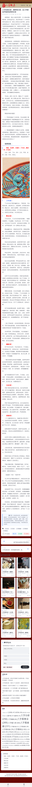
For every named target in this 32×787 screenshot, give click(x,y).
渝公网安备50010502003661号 (20, 775)
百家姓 (8, 743)
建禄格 (18, 737)
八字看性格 (14, 726)
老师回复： (6, 753)
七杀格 (11, 712)
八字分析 (12, 14)
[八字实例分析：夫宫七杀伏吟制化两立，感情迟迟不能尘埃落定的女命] (23, 603)
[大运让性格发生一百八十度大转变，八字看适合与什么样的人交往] (8, 583)
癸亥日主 (18, 741)
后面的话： (6, 767)
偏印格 (10, 716)
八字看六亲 (14, 723)
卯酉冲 (19, 732)
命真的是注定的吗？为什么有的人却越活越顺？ (14, 695)
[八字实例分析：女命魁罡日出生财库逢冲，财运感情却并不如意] (23, 562)
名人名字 (24, 732)
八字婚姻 (12, 719)
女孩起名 (10, 734)
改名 (23, 737)
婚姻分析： (6, 763)
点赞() (27, 533)
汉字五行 (23, 739)
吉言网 (15, 774)
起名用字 (21, 743)
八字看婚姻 (18, 528)
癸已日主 (23, 741)
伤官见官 (25, 712)
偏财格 (17, 716)
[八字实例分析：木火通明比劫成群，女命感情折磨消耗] (8, 603)
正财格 (16, 739)
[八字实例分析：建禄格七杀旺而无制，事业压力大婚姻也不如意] (23, 623)
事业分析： (6, 760)
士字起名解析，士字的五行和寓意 (11, 698)
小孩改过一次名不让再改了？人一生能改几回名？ (15, 685)
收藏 (21, 533)
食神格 (25, 745)
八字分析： (6, 758)
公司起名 (12, 732)
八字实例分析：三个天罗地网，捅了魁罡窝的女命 (15, 688)
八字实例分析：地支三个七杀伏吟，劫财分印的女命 (15, 683)
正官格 (9, 739)
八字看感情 (24, 726)
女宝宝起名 (19, 734)
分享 (15, 533)
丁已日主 (7, 528)
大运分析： (6, 765)
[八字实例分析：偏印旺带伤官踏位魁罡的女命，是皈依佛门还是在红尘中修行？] (8, 623)
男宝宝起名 (11, 741)
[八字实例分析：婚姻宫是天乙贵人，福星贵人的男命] (8, 562)
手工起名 (7, 533)
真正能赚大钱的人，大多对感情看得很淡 (23, 592)
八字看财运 (5, 530)
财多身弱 (14, 743)
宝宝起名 (10, 736)
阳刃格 (12, 745)
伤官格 (18, 712)
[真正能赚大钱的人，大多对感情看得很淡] (23, 583)
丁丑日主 (4, 712)
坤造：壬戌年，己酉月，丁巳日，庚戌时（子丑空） (16, 756)
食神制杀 (18, 745)
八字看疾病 (25, 528)
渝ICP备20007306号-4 (9, 775)
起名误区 (7, 745)
